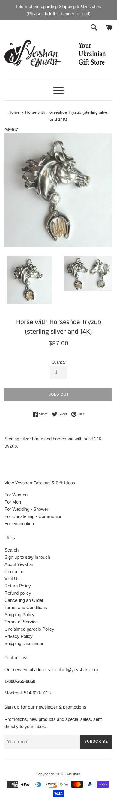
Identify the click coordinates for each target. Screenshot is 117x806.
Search (11, 549)
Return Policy (17, 585)
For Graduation (19, 523)
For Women (16, 494)
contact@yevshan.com (75, 669)
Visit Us (12, 578)
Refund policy (17, 593)
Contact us (15, 571)
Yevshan (73, 774)
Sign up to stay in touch (27, 557)
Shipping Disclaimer (24, 643)
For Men (12, 501)
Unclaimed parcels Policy (29, 629)
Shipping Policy (19, 614)
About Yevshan (19, 564)
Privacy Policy (18, 636)
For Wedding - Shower (26, 509)
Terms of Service (21, 621)
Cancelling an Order (24, 600)
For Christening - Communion (33, 516)
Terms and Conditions (25, 607)
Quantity (58, 362)
